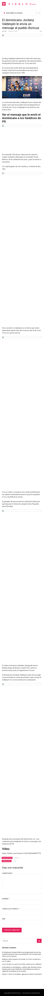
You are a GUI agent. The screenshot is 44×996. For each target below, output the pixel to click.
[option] (23, 13)
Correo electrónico (10, 909)
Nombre (6, 899)
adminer (4, 31)
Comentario (7, 873)
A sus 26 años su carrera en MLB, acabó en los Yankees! (21, 964)
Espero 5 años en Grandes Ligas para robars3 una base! (22, 974)
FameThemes (36, 993)
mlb (15, 861)
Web (3, 919)
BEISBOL (16, 858)
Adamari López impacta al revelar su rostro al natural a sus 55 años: (21, 960)
